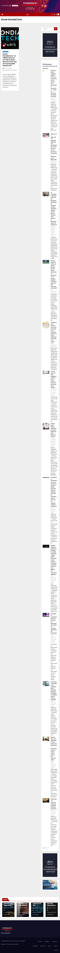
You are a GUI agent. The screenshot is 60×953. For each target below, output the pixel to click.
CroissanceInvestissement (10, 71)
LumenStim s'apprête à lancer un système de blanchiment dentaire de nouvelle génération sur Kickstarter (54, 623)
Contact (56, 950)
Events (49, 946)
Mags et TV (43, 946)
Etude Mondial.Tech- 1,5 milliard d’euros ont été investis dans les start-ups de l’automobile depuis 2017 (10, 60)
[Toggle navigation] (27, 14)
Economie (40, 941)
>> (48, 848)
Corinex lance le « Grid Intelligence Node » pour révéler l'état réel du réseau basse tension (54, 379)
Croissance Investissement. (13, 944)
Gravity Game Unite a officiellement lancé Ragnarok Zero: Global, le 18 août (53, 430)
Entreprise (47, 941)
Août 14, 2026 (8, 908)
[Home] (2, 14)
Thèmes (55, 946)
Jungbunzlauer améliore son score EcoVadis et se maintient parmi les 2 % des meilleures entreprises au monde (54, 332)
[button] (52, 14)
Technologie (35, 946)
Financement (54, 941)
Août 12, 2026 (23, 908)
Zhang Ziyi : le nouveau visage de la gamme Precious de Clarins (54, 803)
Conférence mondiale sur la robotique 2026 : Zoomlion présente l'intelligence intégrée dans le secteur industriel (54, 690)
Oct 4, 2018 (7, 68)
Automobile (5, 51)
